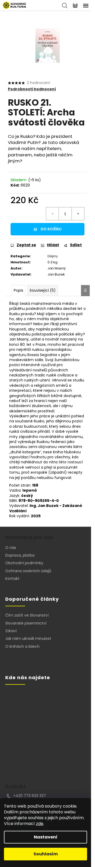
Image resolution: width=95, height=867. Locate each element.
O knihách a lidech (22, 646)
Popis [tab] (18, 290)
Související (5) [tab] (43, 290)
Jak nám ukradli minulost (28, 638)
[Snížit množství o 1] (52, 213)
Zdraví (11, 630)
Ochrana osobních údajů (28, 571)
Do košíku (51, 229)
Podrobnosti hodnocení (32, 89)
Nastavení (46, 837)
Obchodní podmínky (24, 563)
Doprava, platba (20, 555)
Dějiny (53, 256)
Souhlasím (46, 854)
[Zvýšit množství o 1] (78, 213)
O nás (10, 547)
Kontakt (12, 578)
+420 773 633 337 (29, 795)
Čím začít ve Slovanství (27, 615)
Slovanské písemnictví (25, 623)
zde (39, 824)
